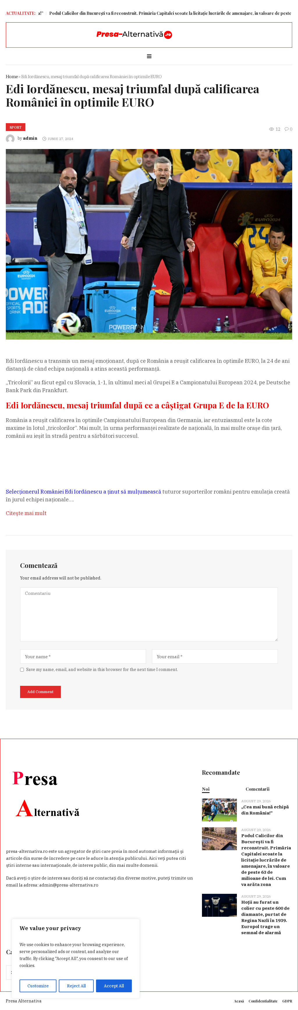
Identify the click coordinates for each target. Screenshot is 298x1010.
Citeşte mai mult (26, 513)
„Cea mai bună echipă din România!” (265, 810)
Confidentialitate (263, 1001)
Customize (38, 986)
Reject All (76, 986)
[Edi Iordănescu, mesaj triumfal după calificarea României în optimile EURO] (149, 244)
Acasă (239, 1001)
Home (12, 76)
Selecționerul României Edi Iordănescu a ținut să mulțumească (83, 491)
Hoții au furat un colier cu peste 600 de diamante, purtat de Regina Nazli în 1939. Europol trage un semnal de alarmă (265, 917)
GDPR (287, 1001)
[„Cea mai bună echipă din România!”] (219, 809)
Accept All (114, 986)
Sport (16, 127)
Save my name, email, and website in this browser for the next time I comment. (102, 669)
